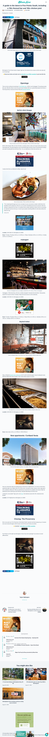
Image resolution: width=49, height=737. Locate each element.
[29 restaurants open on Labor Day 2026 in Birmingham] (36, 674)
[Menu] (46, 2)
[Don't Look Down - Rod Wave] (24, 421)
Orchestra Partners (26, 89)
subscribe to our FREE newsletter (28, 74)
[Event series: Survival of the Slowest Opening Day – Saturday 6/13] (13, 636)
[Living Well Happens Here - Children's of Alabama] (24, 306)
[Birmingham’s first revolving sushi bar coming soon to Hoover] (13, 694)
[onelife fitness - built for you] (24, 99)
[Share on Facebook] (4, 17)
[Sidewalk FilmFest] (24, 250)
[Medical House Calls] (24, 733)
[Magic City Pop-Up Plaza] (24, 222)
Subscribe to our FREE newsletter (27, 526)
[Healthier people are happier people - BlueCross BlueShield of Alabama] (24, 59)
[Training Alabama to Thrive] (24, 158)
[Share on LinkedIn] (8, 17)
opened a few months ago (15, 375)
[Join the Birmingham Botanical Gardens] (24, 719)
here (22, 493)
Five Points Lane (22, 86)
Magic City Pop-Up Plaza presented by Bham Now (26, 652)
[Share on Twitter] (12, 17)
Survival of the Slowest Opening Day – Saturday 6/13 (26, 637)
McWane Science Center (10, 639)
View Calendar (24, 658)
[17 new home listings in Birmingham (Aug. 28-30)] (13, 674)
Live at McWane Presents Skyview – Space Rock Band (26, 645)
